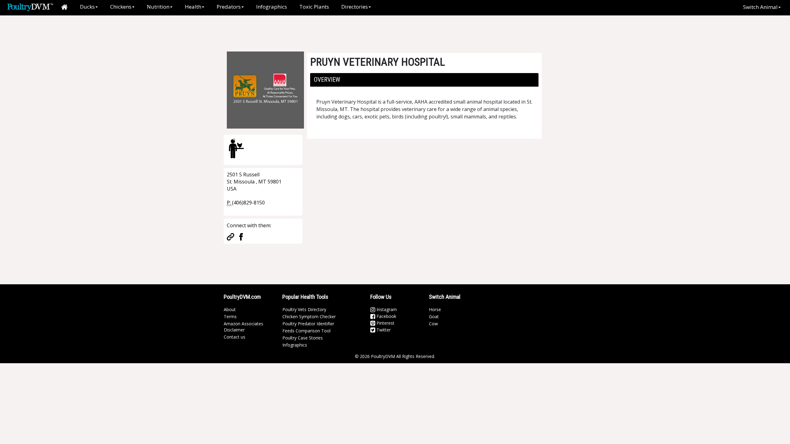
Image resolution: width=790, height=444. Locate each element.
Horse (435, 309)
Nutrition (158, 6)
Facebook (385, 316)
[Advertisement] (326, 29)
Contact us (234, 337)
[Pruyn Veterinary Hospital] (265, 89)
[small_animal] (236, 148)
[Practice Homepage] (230, 236)
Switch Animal (760, 6)
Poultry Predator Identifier (308, 324)
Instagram (386, 309)
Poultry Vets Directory (304, 309)
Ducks (87, 6)
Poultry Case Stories (302, 338)
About (230, 309)
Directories (354, 6)
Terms (230, 316)
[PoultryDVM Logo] (30, 6)
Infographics (271, 6)
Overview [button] (327, 79)
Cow (433, 324)
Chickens (120, 6)
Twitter (383, 330)
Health (193, 6)
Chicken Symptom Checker (309, 316)
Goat (434, 316)
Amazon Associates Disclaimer (243, 327)
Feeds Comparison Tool (306, 331)
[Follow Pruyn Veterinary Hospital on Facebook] (241, 236)
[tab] (424, 80)
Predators (229, 6)
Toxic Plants (314, 6)
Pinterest (384, 323)
